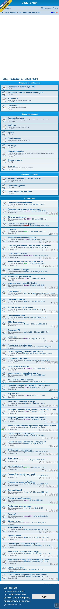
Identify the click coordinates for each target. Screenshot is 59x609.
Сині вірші (12, 337)
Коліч (26, 339)
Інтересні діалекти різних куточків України (27, 418)
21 (56, 462)
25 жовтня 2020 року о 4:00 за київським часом (29, 560)
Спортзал (12, 166)
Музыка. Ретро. (14, 536)
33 (53, 266)
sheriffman (27, 545)
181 (56, 295)
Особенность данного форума (21, 224)
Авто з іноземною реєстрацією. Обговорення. (28, 575)
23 (53, 478)
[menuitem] (55, 8)
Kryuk (26, 285)
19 (50, 462)
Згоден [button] (43, 596)
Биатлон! (12, 514)
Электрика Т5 (14, 330)
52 (53, 258)
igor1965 (27, 219)
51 (56, 242)
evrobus (27, 211)
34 (56, 266)
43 (47, 430)
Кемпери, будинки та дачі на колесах (24, 178)
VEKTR (26, 375)
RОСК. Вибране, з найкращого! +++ (23, 434)
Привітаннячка (14, 138)
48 (47, 242)
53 (56, 258)
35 (50, 532)
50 (53, 242)
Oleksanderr (28, 347)
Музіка (11, 133)
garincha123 (28, 247)
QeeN (26, 204)
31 (47, 266)
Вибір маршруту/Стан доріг (20, 191)
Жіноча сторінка (15, 160)
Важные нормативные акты (20, 202)
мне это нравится (15, 466)
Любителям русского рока (19, 506)
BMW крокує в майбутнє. (19, 366)
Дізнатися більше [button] (13, 605)
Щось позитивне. (15, 521)
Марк (26, 301)
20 (53, 462)
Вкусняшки (13, 458)
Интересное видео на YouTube (21, 482)
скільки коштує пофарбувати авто (23, 373)
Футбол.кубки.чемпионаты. (20, 450)
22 (50, 478)
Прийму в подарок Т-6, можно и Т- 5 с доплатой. (29, 386)
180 (52, 295)
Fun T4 (26, 231)
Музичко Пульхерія (31, 293)
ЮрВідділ (12, 125)
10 (53, 556)
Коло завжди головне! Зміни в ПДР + (24, 552)
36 (47, 406)
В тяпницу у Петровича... (19, 358)
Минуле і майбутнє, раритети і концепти (25, 93)
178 (45, 295)
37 (50, 406)
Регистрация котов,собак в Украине (24, 544)
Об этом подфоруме (17, 217)
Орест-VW (28, 476)
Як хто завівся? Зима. (17, 254)
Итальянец (28, 255)
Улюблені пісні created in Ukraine (22, 283)
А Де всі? (12, 230)
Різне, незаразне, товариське (19, 78)
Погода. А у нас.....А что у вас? (21, 474)
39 (56, 406)
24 (56, 478)
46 (56, 430)
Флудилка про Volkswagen (29, 83)
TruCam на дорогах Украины (20, 307)
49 (50, 242)
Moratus (27, 537)
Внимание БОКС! (15, 528)
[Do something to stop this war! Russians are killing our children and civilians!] (6, 6)
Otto (25, 508)
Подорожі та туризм (29, 174)
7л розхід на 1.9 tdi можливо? (21, 380)
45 (53, 430)
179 (49, 295)
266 (49, 362)
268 (56, 362)
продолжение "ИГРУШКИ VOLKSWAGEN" (26, 262)
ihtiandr (26, 271)
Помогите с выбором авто (19, 498)
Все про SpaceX (15, 490)
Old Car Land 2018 (15, 568)
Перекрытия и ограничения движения (25, 209)
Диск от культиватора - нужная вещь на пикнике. (29, 246)
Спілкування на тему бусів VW (21, 87)
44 (50, 430)
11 (56, 556)
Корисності (13, 98)
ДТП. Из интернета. (16, 322)
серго (26, 427)
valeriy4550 (28, 516)
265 (45, 362)
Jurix (26, 239)
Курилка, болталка (16, 118)
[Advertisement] (29, 46)
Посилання (13, 106)
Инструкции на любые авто (20, 345)
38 (53, 406)
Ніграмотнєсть (14, 393)
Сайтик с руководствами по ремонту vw (25, 352)
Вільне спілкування (30, 114)
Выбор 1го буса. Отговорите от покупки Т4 (27, 442)
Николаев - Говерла (16, 299)
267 (52, 362)
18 (47, 462)
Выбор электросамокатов (19, 276)
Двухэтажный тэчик (16, 315)
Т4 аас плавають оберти (18, 270)
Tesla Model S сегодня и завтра (21, 402)
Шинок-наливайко (16, 151)
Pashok (26, 382)
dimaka (27, 225)
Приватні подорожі (16, 186)
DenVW (26, 317)
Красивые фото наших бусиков (22, 238)
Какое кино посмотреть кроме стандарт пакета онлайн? (32, 426)
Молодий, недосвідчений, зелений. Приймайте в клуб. (32, 410)
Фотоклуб (12, 146)
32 (50, 266)
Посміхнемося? (15, 291)
